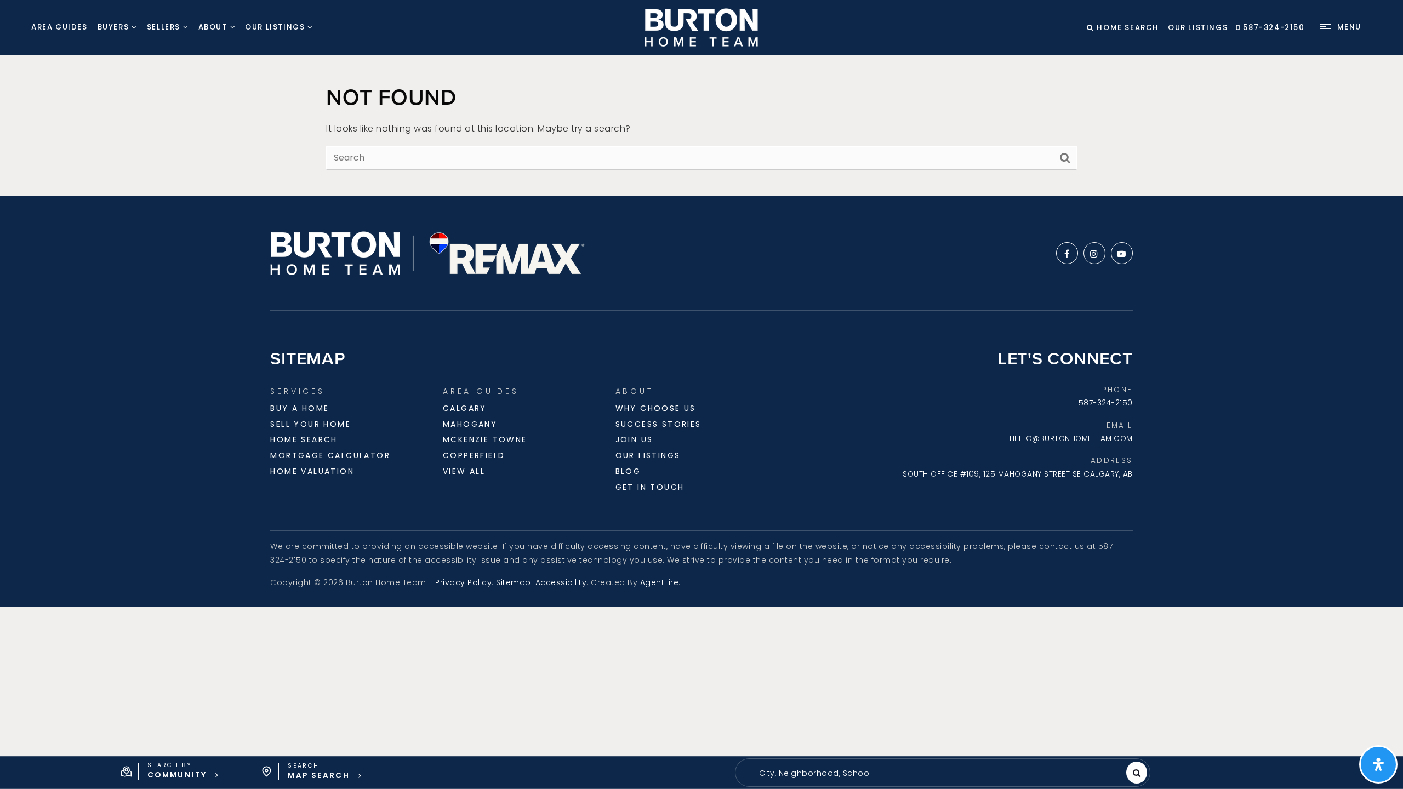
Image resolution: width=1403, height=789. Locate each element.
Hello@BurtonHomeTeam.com (1071, 438)
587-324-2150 (1272, 27)
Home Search (1126, 27)
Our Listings (1198, 27)
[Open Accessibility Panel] (1378, 764)
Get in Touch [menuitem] (650, 487)
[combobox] (752, 773)
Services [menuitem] (297, 391)
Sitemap (513, 582)
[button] (170, 771)
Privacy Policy (463, 582)
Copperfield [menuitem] (474, 455)
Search (1137, 773)
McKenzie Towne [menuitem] (485, 439)
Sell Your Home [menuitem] (310, 424)
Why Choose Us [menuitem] (655, 408)
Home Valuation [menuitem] (312, 471)
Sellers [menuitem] (163, 27)
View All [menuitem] (464, 471)
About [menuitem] (212, 27)
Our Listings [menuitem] (275, 27)
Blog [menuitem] (628, 471)
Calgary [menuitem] (465, 408)
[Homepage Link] (701, 26)
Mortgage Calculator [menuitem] (330, 455)
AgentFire (659, 582)
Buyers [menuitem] (113, 27)
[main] (701, 125)
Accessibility (561, 582)
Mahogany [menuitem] (470, 424)
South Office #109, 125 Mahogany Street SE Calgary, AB (1018, 474)
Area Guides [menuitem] (59, 27)
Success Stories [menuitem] (658, 424)
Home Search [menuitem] (303, 439)
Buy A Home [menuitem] (299, 408)
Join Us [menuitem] (634, 439)
